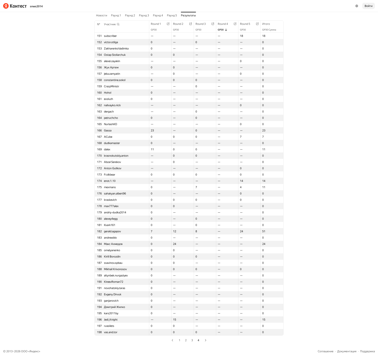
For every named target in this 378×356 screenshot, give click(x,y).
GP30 (154, 29)
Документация (346, 351)
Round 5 (245, 23)
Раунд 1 (116, 15)
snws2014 (36, 6)
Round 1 (156, 23)
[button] (112, 24)
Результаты (188, 15)
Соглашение (326, 351)
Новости (101, 15)
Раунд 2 (130, 15)
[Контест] (15, 6)
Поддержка (367, 351)
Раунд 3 (144, 15)
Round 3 (200, 23)
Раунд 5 (172, 15)
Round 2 (178, 23)
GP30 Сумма (269, 29)
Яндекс (34, 351)
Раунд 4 (158, 15)
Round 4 (223, 23)
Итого (266, 23)
